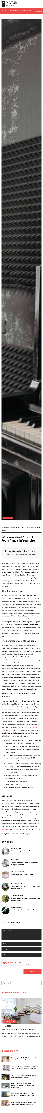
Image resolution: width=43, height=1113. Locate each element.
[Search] (4, 983)
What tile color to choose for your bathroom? (18, 10)
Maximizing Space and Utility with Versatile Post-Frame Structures (23, 1094)
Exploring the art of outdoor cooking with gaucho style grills (26, 887)
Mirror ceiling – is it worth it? (21, 851)
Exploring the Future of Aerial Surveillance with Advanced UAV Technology (22, 1085)
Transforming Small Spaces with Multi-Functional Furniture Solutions (24, 1103)
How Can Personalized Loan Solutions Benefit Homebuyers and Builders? (24, 1068)
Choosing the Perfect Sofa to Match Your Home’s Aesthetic (23, 1059)
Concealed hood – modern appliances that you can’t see (24, 864)
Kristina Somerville (14, 551)
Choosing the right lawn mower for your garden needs (25, 899)
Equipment (8, 518)
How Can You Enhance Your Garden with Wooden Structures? (23, 1076)
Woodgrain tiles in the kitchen (22, 874)
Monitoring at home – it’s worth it (23, 910)
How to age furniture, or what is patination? (18, 1029)
